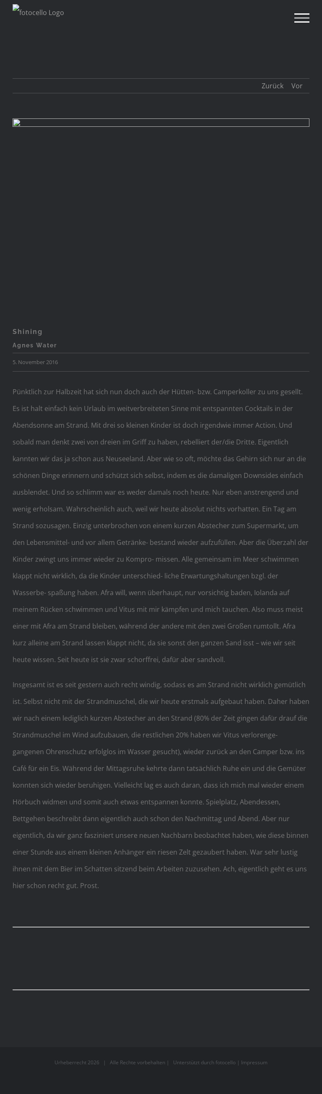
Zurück (272, 85)
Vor (297, 85)
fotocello (226, 1062)
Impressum (254, 1062)
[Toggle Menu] (302, 18)
